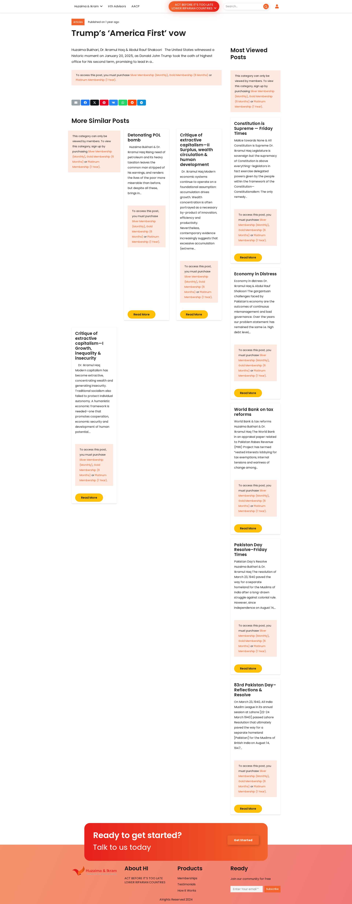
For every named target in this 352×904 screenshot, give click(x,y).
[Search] (266, 6)
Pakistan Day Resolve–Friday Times (250, 550)
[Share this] (85, 103)
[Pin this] (104, 103)
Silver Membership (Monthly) (149, 75)
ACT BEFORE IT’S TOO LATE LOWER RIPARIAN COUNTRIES (144, 880)
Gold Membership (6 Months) (188, 75)
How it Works (186, 890)
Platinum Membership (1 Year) (95, 80)
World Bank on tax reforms (253, 411)
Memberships (187, 878)
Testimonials (186, 884)
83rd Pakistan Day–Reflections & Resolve (255, 690)
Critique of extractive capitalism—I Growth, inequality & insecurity (89, 345)
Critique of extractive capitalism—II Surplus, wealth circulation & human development (196, 149)
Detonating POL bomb (144, 137)
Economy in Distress (255, 274)
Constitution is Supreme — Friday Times (253, 128)
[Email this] (76, 103)
